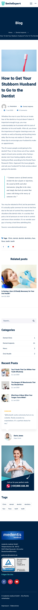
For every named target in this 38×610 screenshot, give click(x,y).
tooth (13, 241)
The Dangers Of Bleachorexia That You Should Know (23, 383)
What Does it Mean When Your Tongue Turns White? (21, 396)
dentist (21, 238)
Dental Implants (21, 32)
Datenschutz (14, 606)
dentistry (28, 238)
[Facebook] (3, 247)
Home (10, 32)
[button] (29, 281)
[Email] (13, 247)
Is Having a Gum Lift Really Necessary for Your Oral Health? (17, 292)
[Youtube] (16, 581)
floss (3, 241)
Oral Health (19, 354)
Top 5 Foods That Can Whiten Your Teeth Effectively (23, 370)
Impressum (5, 606)
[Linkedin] (8, 247)
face (33, 238)
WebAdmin (13, 106)
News (19, 348)
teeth (8, 241)
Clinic (10, 238)
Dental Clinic (19, 338)
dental (15, 238)
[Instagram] (10, 581)
